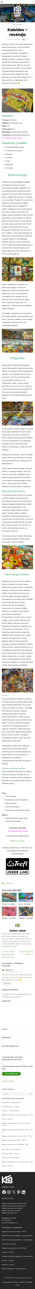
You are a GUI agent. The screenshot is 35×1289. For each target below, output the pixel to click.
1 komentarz (8, 883)
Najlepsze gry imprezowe (9, 1213)
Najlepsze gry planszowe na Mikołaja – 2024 (15, 1144)
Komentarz (6, 1001)
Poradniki (29, 1282)
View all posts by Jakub (9, 946)
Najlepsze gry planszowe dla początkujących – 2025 (17, 1115)
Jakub (26, 40)
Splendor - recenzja (8, 1260)
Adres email (7, 1038)
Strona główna (7, 1282)
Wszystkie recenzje (7, 1198)
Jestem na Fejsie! (8, 1081)
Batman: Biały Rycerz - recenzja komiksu (14, 1269)
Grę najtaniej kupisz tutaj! (11, 138)
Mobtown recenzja (17, 841)
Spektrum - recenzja (8, 1265)
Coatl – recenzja (24, 904)
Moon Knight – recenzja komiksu (11, 1102)
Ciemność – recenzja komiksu (10, 1111)
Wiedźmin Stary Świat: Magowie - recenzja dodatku (17, 1256)
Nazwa (5, 1029)
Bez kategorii (17, 25)
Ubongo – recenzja (9, 918)
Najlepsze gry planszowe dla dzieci (12, 1208)
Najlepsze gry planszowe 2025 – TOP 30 (14, 1140)
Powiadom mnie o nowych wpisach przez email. (17, 1068)
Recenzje (16, 1282)
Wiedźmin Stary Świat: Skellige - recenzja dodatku (17, 1236)
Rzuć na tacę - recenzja (9, 1244)
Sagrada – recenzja (25, 918)
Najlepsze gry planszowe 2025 (11, 1210)
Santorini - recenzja (8, 1252)
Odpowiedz (7, 983)
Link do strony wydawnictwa (17, 836)
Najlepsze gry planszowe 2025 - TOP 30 (14, 1231)
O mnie (18, 1285)
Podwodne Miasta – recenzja (10, 1107)
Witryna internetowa (10, 1046)
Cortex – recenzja (8, 904)
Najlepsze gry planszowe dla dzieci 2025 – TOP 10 (17, 1136)
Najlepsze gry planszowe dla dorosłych (13, 1206)
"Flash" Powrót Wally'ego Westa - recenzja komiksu (17, 1240)
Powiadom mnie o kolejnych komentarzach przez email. (12, 1058)
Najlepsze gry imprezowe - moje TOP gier (14, 1248)
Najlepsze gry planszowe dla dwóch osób (14, 1203)
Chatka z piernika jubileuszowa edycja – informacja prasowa (9, 954)
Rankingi (22, 1282)
